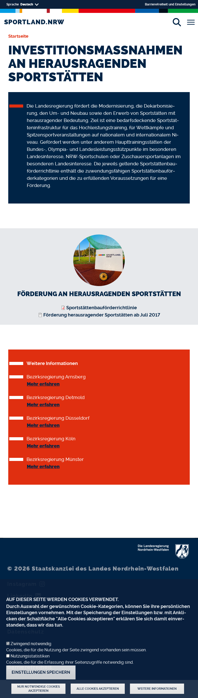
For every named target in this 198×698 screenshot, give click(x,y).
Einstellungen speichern (41, 672)
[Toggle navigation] (191, 22)
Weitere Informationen (157, 689)
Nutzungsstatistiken (30, 656)
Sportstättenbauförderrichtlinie (101, 307)
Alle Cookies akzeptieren (98, 689)
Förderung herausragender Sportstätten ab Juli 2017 (101, 315)
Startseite (18, 36)
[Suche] (176, 22)
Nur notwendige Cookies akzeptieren (38, 689)
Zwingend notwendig (31, 643)
